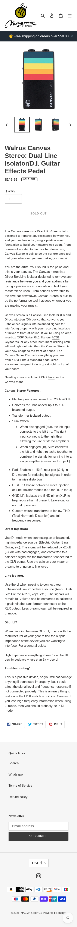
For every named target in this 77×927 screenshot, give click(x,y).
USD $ (37, 863)
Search (14, 763)
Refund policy (18, 797)
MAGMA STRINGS (31, 912)
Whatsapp (16, 774)
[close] (72, 36)
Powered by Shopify (54, 912)
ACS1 (55, 337)
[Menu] (69, 15)
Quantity (10, 191)
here (51, 377)
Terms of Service (20, 785)
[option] (21, 125)
